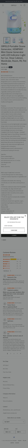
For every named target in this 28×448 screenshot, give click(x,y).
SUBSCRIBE (14, 230)
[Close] (25, 216)
